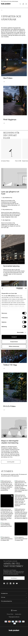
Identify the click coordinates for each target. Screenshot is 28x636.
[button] (7, 487)
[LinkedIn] (10, 583)
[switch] (24, 317)
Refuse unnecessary (14, 346)
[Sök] (20, 4)
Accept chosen (14, 341)
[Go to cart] (23, 4)
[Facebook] (4, 583)
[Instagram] (7, 583)
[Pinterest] (13, 583)
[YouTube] (17, 583)
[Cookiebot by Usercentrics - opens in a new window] (17, 288)
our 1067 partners (10, 295)
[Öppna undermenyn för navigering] (26, 4)
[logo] (5, 4)
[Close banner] (25, 288)
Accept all (14, 337)
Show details (20, 332)
